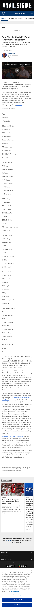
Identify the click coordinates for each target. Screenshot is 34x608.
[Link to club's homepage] (3, 13)
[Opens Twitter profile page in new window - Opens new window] (9, 57)
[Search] (28, 13)
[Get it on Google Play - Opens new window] (22, 567)
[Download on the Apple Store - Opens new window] (10, 566)
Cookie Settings (17, 595)
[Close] (32, 570)
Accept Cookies (17, 604)
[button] (17, 70)
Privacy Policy (15, 591)
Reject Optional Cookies (17, 599)
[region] (17, 588)
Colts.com (9, 540)
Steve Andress (11, 53)
